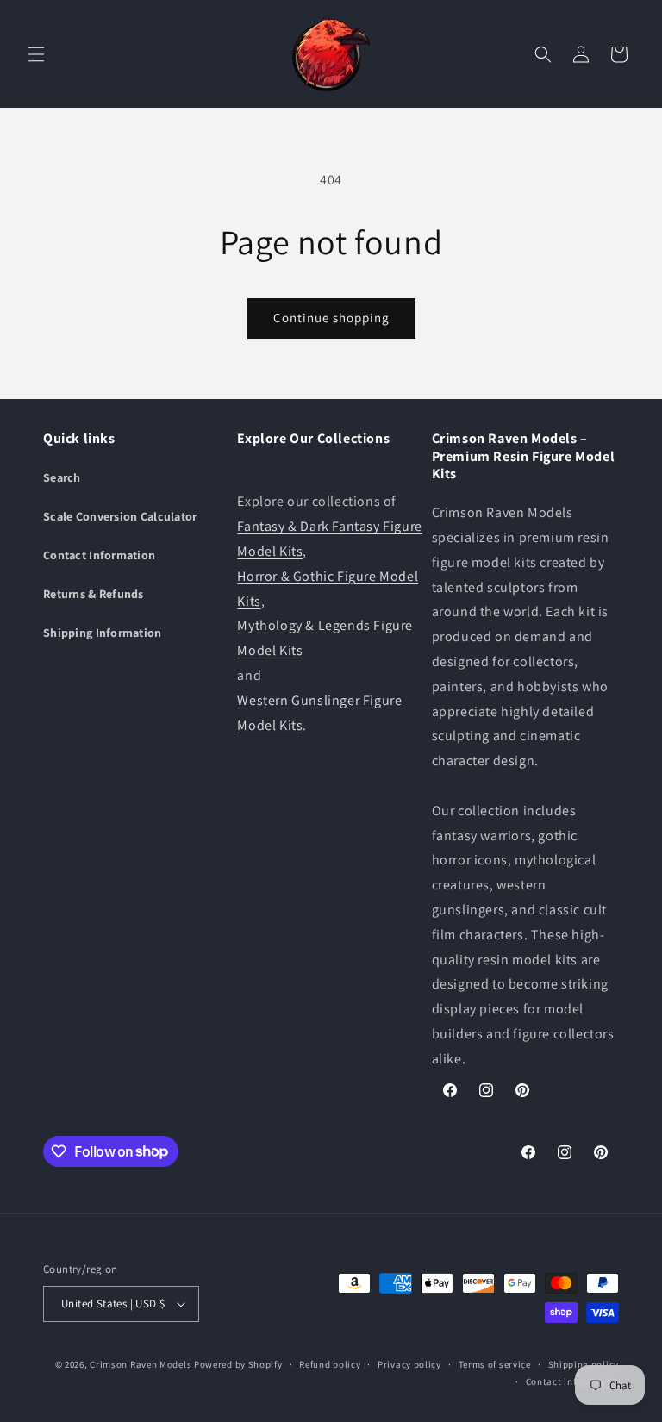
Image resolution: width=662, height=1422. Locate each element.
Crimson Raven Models (140, 1364)
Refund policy (329, 1364)
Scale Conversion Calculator (120, 516)
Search (62, 477)
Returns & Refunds (93, 594)
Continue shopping (331, 317)
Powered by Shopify (238, 1364)
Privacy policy (409, 1364)
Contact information (572, 1381)
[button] (36, 54)
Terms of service (495, 1364)
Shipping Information (102, 632)
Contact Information (99, 555)
